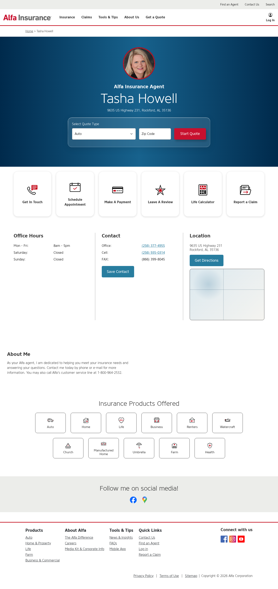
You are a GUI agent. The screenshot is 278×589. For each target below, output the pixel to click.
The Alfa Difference (79, 537)
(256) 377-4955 (153, 246)
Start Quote (190, 133)
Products (34, 530)
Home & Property (38, 543)
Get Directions (206, 260)
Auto (28, 537)
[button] (67, 17)
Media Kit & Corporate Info (84, 549)
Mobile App (117, 549)
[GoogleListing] (145, 500)
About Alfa (75, 530)
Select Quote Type (85, 124)
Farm (29, 555)
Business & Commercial (42, 560)
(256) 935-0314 (153, 253)
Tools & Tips (121, 530)
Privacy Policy (143, 576)
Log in (143, 549)
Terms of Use (169, 576)
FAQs (113, 543)
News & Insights (121, 537)
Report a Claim (150, 555)
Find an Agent (149, 543)
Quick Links (150, 530)
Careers (70, 543)
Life (28, 549)
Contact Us (147, 537)
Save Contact (118, 271)
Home (29, 31)
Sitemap (191, 576)
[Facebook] (133, 500)
